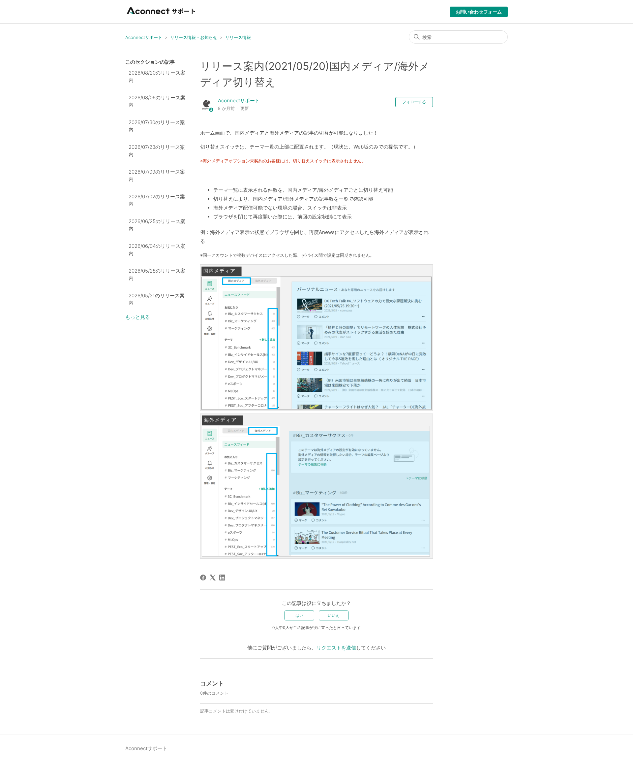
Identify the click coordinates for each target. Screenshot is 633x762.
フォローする (414, 101)
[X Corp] (213, 577)
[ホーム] (161, 15)
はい (299, 615)
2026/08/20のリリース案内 (157, 76)
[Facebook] (203, 577)
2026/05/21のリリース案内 (157, 299)
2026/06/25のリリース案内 (157, 225)
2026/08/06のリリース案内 (157, 101)
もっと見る (137, 317)
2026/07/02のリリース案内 (157, 200)
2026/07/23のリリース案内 (157, 151)
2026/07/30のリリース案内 (157, 126)
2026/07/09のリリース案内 (157, 175)
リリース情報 (238, 37)
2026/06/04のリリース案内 (157, 250)
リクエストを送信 (336, 648)
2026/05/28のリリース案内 (157, 275)
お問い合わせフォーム (479, 12)
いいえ (334, 615)
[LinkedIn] (222, 577)
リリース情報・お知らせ (193, 37)
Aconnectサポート (143, 37)
